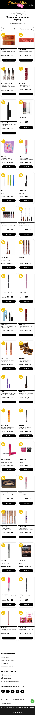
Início (8, 12)
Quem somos (5, 663)
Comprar (8, 60)
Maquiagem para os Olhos (19, 12)
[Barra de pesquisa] (28, 4)
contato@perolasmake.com (12, 681)
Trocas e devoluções (7, 666)
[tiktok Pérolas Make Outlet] (17, 691)
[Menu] (2, 4)
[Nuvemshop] (6, 703)
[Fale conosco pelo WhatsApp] (32, 701)
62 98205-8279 (8, 678)
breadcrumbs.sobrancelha (17, 13)
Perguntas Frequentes (7, 660)
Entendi (18, 712)
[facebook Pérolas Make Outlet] (8, 691)
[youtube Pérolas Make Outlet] (12, 691)
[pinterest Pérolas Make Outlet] (22, 691)
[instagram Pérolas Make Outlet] (3, 691)
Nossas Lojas (5, 657)
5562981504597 (8, 675)
